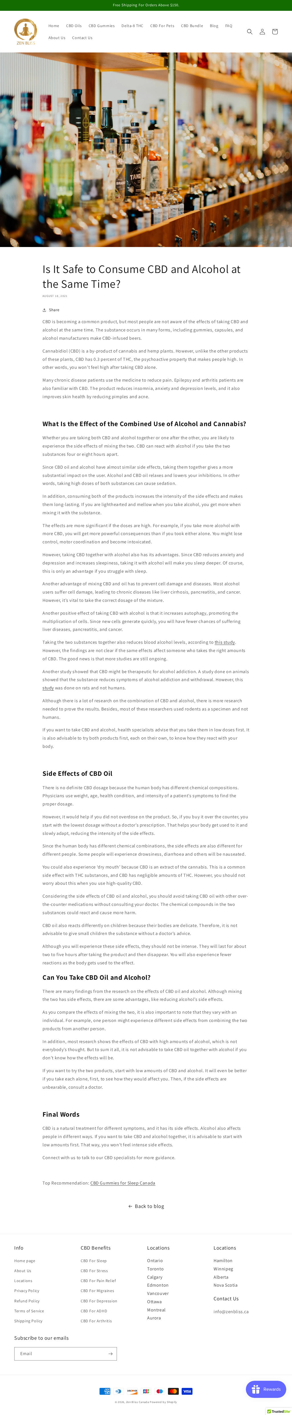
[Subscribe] (110, 1354)
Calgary (154, 1277)
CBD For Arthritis (96, 1320)
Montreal (156, 1310)
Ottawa (154, 1302)
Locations (23, 1280)
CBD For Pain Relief (98, 1280)
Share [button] (54, 309)
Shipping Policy (28, 1320)
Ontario (155, 1261)
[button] (250, 31)
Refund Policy (27, 1300)
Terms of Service (29, 1310)
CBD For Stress (94, 1270)
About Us (22, 1270)
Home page (24, 1260)
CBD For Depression (99, 1300)
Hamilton (223, 1261)
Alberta (221, 1277)
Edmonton (158, 1285)
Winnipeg (223, 1269)
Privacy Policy (26, 1290)
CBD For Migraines (97, 1290)
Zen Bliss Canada (137, 1402)
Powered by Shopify (163, 1402)
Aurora (154, 1318)
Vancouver (158, 1293)
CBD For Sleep (94, 1260)
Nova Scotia (226, 1285)
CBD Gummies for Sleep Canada (122, 1183)
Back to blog (149, 1206)
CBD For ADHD (94, 1310)
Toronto (155, 1269)
